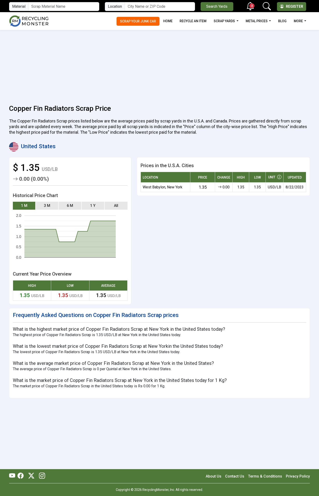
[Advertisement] (159, 64)
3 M (47, 205)
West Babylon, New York (162, 187)
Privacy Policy (298, 476)
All (116, 205)
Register (294, 6)
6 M (70, 205)
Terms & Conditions (265, 476)
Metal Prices (257, 21)
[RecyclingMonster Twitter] (31, 476)
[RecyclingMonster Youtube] (13, 476)
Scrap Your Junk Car (138, 21)
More (299, 21)
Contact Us (234, 476)
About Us (213, 476)
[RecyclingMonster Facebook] (22, 476)
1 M (24, 205)
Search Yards (216, 6)
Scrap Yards (225, 21)
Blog (282, 21)
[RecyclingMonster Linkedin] (41, 476)
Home (168, 21)
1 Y (93, 205)
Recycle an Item (193, 21)
